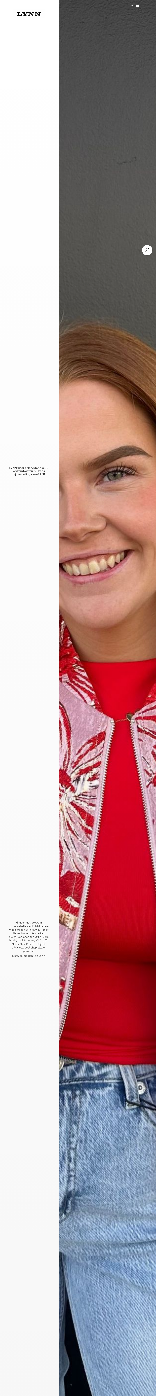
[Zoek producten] (147, 250)
